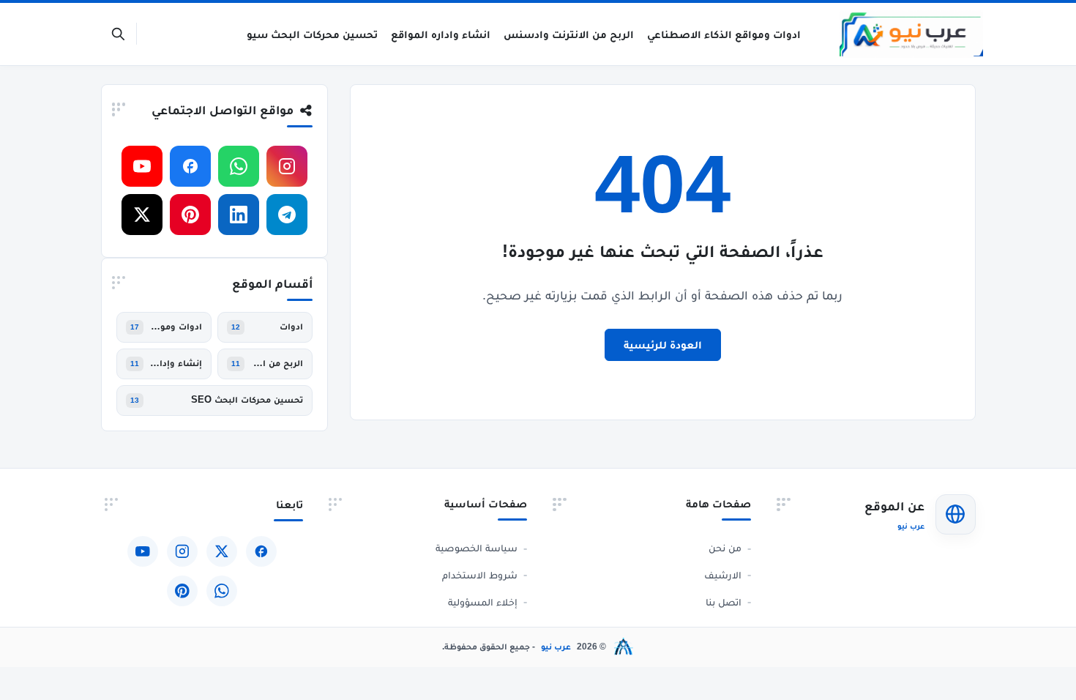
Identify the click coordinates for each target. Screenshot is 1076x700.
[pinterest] (190, 214)
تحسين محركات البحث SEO (247, 400)
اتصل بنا (723, 602)
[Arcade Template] (624, 646)
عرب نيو (556, 646)
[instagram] (286, 166)
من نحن (725, 548)
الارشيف (722, 575)
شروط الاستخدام (480, 575)
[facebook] (190, 166)
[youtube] (142, 166)
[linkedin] (238, 214)
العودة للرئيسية (663, 344)
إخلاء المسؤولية (483, 602)
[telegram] (286, 214)
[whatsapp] (238, 166)
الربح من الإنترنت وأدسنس (276, 363)
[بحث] (118, 34)
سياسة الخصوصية (477, 548)
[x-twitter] (142, 214)
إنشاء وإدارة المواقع (175, 363)
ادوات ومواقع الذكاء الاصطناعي (175, 326)
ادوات (291, 326)
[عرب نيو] (911, 34)
